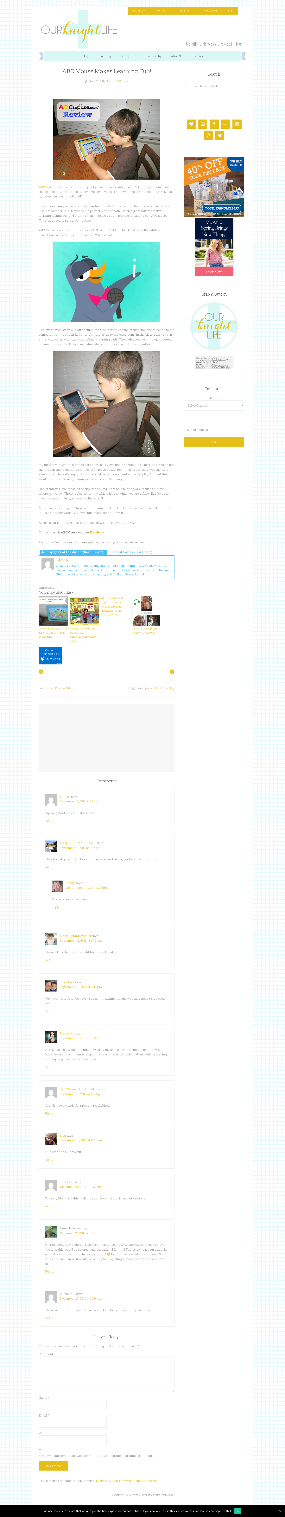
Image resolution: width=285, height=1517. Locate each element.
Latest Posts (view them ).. (133, 552)
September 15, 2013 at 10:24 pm (81, 1094)
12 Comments (123, 81)
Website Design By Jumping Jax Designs (152, 1494)
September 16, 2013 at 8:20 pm (81, 1140)
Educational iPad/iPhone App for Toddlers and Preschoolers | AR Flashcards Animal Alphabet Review (114, 606)
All (52, 688)
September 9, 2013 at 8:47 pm (80, 848)
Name (44, 1397)
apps (146, 688)
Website (45, 1433)
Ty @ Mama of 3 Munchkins (79, 1089)
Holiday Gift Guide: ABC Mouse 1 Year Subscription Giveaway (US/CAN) (83, 634)
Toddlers (70, 688)
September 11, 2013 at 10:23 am (81, 1038)
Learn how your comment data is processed (127, 1481)
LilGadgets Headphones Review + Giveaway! (145, 630)
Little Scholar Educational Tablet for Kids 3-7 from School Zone (53, 632)
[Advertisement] (107, 734)
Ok (237, 1511)
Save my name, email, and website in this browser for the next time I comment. (96, 1456)
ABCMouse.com (50, 187)
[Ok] (280, 1511)
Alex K (62, 559)
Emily (70, 883)
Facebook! (97, 532)
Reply (49, 821)
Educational (156, 688)
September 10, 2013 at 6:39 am (81, 940)
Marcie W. (67, 1033)
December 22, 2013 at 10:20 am (81, 1298)
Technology (168, 688)
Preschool (60, 688)
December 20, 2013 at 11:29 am (81, 1187)
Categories (214, 398)
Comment (46, 1354)
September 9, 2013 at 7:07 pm (80, 801)
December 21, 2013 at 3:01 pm (80, 1233)
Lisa (63, 1135)
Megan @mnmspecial (75, 936)
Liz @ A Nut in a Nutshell (78, 843)
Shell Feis (67, 982)
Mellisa (65, 797)
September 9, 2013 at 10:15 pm (87, 887)
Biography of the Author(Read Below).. (75, 552)
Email (44, 1415)
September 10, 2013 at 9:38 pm (81, 987)
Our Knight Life (142, 29)
